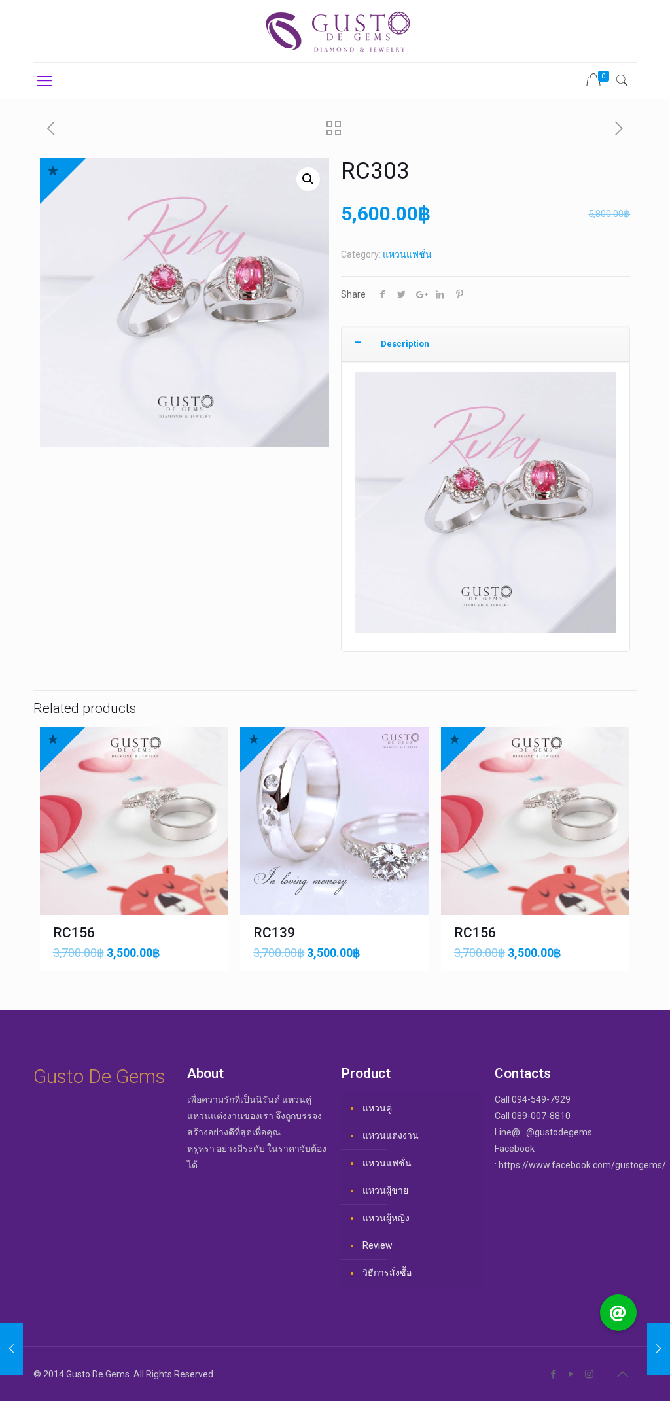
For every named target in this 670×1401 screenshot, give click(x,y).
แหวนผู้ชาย (385, 1190)
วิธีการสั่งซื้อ (387, 1273)
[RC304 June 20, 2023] (658, 1349)
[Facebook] (554, 1374)
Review (377, 1245)
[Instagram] (589, 1374)
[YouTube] (571, 1374)
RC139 (274, 933)
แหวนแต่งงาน (390, 1135)
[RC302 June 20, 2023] (11, 1349)
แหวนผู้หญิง (386, 1218)
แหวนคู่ (377, 1108)
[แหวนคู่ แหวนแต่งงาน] (335, 31)
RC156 (74, 933)
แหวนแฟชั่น (407, 254)
